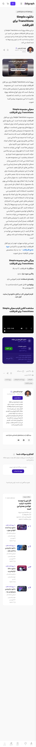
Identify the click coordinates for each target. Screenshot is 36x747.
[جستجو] (3, 3)
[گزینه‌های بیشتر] (4, 373)
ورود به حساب (18, 471)
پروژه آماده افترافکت (19, 380)
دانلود (7, 348)
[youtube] (18, 440)
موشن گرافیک (28, 383)
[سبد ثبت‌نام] (8, 3)
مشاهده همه (11, 498)
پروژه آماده (8, 380)
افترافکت (30, 380)
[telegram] (24, 440)
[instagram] (29, 440)
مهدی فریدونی (22, 48)
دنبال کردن (17, 398)
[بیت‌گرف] (29, 3)
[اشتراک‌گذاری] (4, 50)
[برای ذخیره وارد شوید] (7, 50)
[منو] (21, 4)
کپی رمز (8, 358)
